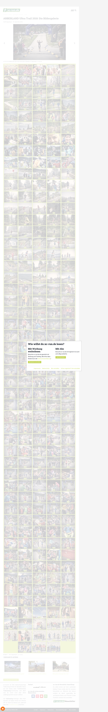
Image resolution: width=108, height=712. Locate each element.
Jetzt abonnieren (61, 357)
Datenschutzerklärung (44, 358)
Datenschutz (46, 368)
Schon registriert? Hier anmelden (70, 368)
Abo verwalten (55, 368)
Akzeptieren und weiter (34, 362)
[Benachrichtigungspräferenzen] (3, 709)
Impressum (37, 368)
